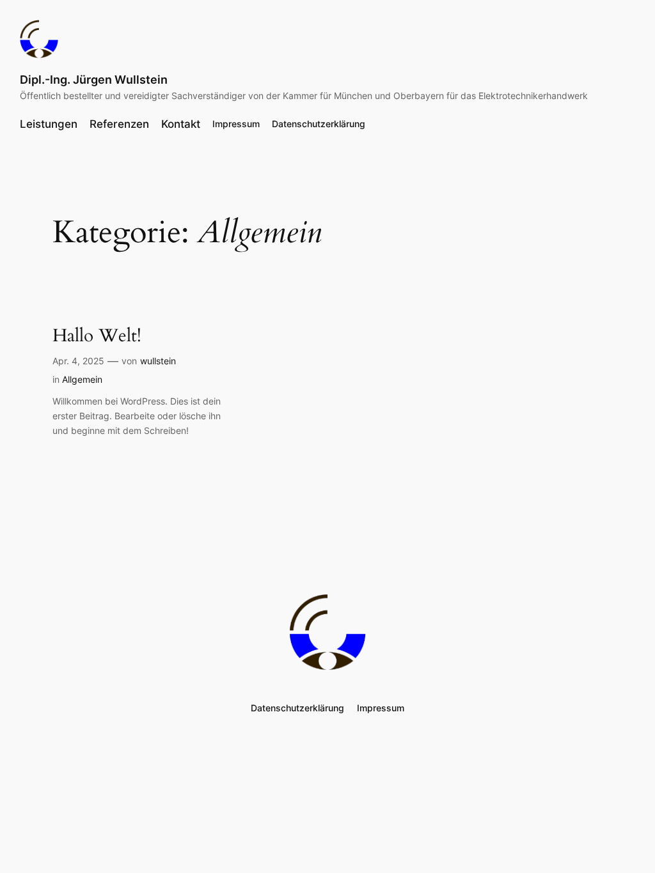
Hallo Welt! (96, 335)
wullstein (158, 360)
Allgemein (82, 379)
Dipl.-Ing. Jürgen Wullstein (94, 79)
